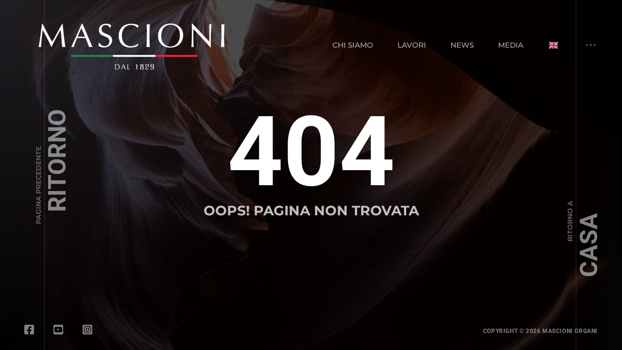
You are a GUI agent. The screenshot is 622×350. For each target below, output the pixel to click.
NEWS (462, 45)
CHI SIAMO (352, 45)
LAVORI (411, 45)
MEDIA (510, 45)
